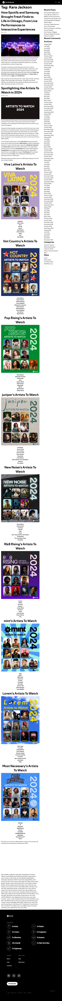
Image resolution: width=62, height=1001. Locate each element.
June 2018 (47, 234)
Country (12, 881)
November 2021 (48, 155)
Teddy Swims (20, 390)
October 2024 (48, 87)
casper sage (25, 79)
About (8, 959)
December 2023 (48, 106)
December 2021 (48, 153)
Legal (8, 992)
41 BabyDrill (12, 874)
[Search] (56, 2)
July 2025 (47, 69)
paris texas (32, 82)
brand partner (17, 79)
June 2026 (47, 48)
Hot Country (4, 131)
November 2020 (48, 178)
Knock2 (20, 680)
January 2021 (47, 174)
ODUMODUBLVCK (20, 833)
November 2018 (48, 224)
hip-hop (34, 885)
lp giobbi (22, 892)
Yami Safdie (20, 237)
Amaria (20, 601)
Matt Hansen (20, 383)
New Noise (23, 131)
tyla (18, 906)
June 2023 (47, 118)
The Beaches (20, 536)
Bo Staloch (20, 447)
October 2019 (48, 203)
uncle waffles (23, 906)
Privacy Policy (19, 992)
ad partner (7, 79)
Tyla (20, 616)
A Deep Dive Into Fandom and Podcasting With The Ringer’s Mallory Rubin (52, 20)
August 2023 (47, 114)
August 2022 (47, 137)
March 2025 (47, 77)
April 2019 (47, 214)
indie (19, 887)
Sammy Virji (20, 686)
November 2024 (48, 85)
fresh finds (9, 80)
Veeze (20, 838)
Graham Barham (20, 301)
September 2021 (48, 158)
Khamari (20, 610)
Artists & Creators (49, 245)
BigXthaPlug (20, 828)
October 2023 (48, 110)
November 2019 (48, 201)
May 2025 (47, 73)
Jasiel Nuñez (20, 230)
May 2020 (47, 189)
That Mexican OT (20, 837)
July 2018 (46, 232)
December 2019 (48, 199)
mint (28, 133)
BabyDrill (20, 826)
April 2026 (47, 52)
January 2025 (48, 81)
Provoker (20, 756)
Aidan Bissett (20, 375)
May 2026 (47, 50)
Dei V (20, 225)
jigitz (13, 80)
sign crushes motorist (20, 758)
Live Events (26, 80)
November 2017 (48, 240)
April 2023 (47, 122)
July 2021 (46, 162)
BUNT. (20, 675)
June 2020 (47, 187)
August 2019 (47, 207)
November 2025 (48, 62)
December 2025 (48, 60)
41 (20, 825)
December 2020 (48, 176)
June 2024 (47, 94)
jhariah (15, 888)
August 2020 (47, 183)
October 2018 (48, 226)
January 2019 (47, 220)
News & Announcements (51, 251)
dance (16, 881)
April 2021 (47, 168)
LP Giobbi (20, 682)
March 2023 (47, 124)
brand (11, 79)
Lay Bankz (20, 831)
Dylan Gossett (20, 300)
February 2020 (48, 195)
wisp (8, 907)
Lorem (32, 131)
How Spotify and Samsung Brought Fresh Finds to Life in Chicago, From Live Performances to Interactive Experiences (20, 20)
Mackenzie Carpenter (20, 305)
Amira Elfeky (20, 524)
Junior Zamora (20, 232)
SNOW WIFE (20, 389)
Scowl (20, 533)
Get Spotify (13, 984)
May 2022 (47, 143)
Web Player (21, 962)
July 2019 (46, 209)
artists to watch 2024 (10, 878)
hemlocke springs (20, 755)
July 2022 (46, 139)
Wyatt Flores (20, 314)
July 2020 (47, 185)
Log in (45, 258)
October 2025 (48, 64)
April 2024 (47, 98)
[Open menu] (59, 2)
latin (24, 890)
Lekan (20, 611)
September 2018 (48, 228)
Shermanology (20, 687)
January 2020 (48, 197)
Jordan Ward (20, 608)
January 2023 (48, 127)
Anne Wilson (20, 298)
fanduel (3, 80)
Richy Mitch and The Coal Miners (27, 899)
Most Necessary (15, 133)
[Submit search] (60, 6)
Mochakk (20, 684)
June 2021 (47, 164)
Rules (45, 253)
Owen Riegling (20, 310)
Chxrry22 (20, 604)
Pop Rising (32, 130)
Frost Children (20, 751)
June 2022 (47, 141)
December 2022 (48, 129)
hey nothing (28, 885)
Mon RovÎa (20, 456)
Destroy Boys (20, 526)
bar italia (20, 748)
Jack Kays (20, 528)
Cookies (24, 992)
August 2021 (47, 160)
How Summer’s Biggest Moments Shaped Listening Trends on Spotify (52, 34)
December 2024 (48, 83)
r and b (8, 899)
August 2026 (47, 44)
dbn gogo (21, 881)
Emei (20, 380)
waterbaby (20, 760)
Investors (9, 965)
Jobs (8, 962)
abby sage (18, 874)
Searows (20, 461)
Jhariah (20, 529)
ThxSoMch (20, 540)
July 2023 (46, 116)
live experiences (10, 82)
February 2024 (48, 102)
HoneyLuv (20, 679)
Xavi (20, 235)
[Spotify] (8, 2)
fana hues (36, 79)
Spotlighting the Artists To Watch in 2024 (20, 90)
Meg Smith (20, 385)
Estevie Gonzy (17, 883)
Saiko (20, 233)
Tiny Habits (20, 463)
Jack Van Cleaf (20, 452)
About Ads (29, 992)
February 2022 (48, 149)
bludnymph (20, 378)
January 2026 (48, 58)
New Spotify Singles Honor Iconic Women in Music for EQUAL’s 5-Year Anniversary (52, 14)
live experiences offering (22, 82)
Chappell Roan (20, 749)
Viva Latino (23, 130)
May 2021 (46, 166)
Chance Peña (20, 449)
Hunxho (20, 830)
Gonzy (20, 228)
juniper (15, 131)
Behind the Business (49, 247)
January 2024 (48, 104)
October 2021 (48, 156)
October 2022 (48, 133)
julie (20, 531)
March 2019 (47, 216)
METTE (20, 387)
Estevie (20, 226)
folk (23, 883)
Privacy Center (13, 992)
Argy (20, 673)
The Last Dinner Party (20, 538)
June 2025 (47, 71)
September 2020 (49, 182)
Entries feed (47, 260)
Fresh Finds (34, 59)
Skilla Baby (20, 835)
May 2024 (47, 96)
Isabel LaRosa (20, 382)
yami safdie (24, 907)
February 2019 (48, 218)
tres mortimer (19, 84)
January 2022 (48, 151)
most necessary (17, 895)
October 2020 (48, 180)
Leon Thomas (20, 613)
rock (37, 899)
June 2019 (47, 211)
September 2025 (49, 65)
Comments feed (48, 262)
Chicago (31, 79)
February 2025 (48, 79)
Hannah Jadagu (20, 753)
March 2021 (47, 170)
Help (19, 959)
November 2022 (48, 131)
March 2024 (47, 100)
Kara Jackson (18, 80)
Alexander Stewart (20, 376)
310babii (20, 823)
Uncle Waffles (20, 689)
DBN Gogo (20, 677)
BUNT (15, 880)
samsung (7, 84)
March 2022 (47, 147)
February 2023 (48, 125)
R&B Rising (4, 133)
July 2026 (47, 46)
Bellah (20, 603)
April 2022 (47, 145)
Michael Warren (20, 308)
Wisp (20, 762)
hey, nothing (20, 451)
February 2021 (48, 172)
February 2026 (48, 56)
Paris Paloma (20, 458)
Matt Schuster (20, 307)
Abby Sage (20, 746)
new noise (32, 895)
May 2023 (47, 120)
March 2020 (47, 193)
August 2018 (47, 230)
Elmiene (20, 606)
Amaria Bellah (9, 876)
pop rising (32, 897)
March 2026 (47, 54)
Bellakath (20, 221)
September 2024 (49, 89)
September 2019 (48, 205)
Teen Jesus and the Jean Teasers (20, 535)
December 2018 (48, 222)
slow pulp (12, 84)
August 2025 (47, 67)
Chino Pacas (20, 223)
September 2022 (49, 135)
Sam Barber (20, 312)
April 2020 (47, 191)
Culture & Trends (48, 249)
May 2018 (46, 236)
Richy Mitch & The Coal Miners (20, 459)
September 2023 (49, 112)
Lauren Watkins (20, 303)
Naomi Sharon (20, 615)
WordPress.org (48, 264)
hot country (10, 887)
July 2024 (47, 93)
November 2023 (48, 108)
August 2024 (47, 91)
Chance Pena (20, 880)
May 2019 (46, 213)
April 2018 (47, 238)
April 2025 (47, 75)
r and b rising (14, 899)
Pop (28, 897)
